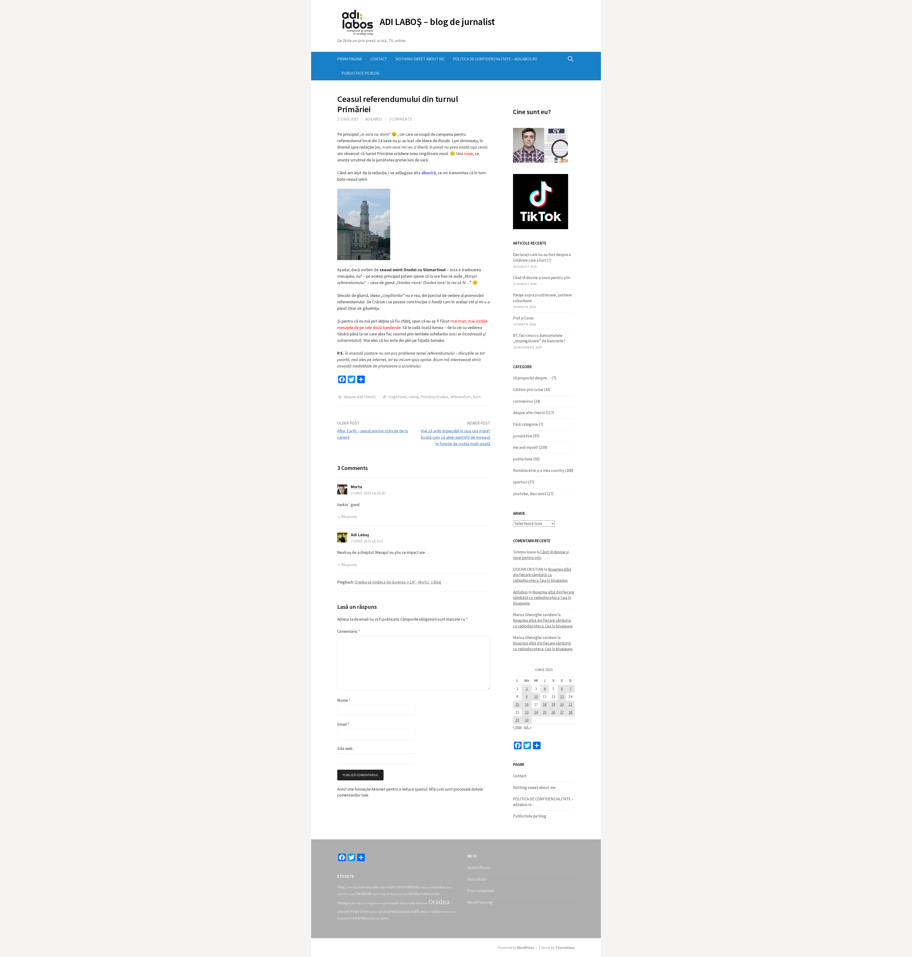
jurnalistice (522, 436)
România (405, 911)
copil (390, 886)
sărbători (425, 912)
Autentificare (478, 867)
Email (343, 724)
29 (517, 720)
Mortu (356, 486)
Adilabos (373, 119)
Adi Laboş (360, 534)
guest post (401, 894)
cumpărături (437, 887)
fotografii (384, 894)
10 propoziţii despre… (532, 378)
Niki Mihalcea (419, 903)
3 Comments (400, 119)
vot (378, 918)
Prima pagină (349, 59)
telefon (436, 911)
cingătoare (397, 396)
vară (356, 918)
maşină (394, 903)
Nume (343, 700)
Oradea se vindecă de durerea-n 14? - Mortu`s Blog (398, 582)
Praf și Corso (523, 318)
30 (527, 720)
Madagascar (346, 903)
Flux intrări (476, 879)
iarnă (412, 893)
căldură (341, 894)
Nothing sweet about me (419, 59)
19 (553, 704)
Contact (378, 59)
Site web (344, 748)
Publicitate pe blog (360, 73)
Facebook (363, 893)
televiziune (449, 912)
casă (360, 887)
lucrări (436, 894)
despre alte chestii (359, 396)
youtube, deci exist (529, 493)
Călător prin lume (528, 389)
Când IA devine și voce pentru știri (541, 277)
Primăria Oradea (434, 396)
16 (527, 704)
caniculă (351, 887)
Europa (350, 894)
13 (562, 696)
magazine (372, 903)
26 (553, 712)
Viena (364, 918)
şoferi (384, 918)
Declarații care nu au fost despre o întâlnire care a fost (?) (542, 257)
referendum (460, 396)
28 (570, 712)
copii (382, 887)
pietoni (374, 912)
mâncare (404, 903)
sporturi (520, 482)
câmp (449, 887)
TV (350, 918)
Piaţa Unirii (360, 911)
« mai (517, 727)
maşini (384, 903)
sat (415, 911)
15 (517, 704)
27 (562, 712)
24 (536, 712)
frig (392, 894)
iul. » (527, 727)
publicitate (522, 459)
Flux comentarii (480, 890)
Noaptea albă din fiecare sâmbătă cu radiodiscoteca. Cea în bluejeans (542, 575)
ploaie (383, 912)
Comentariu (348, 631)
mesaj (414, 396)
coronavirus (523, 401)
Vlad (372, 918)
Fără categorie (525, 424)
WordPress (525, 947)
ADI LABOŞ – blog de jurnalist (437, 22)
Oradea (439, 901)
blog (341, 886)
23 (527, 712)
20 (562, 704)
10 (536, 696)
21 (570, 704)
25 (544, 712)
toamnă (342, 918)
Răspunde (349, 516)
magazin (361, 903)
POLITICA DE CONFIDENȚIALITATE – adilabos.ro (495, 59)
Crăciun (423, 887)
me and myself (525, 447)
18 (544, 704)
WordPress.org (479, 902)
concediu (371, 887)
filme (375, 894)
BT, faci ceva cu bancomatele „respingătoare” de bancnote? (539, 338)
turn (476, 396)
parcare (343, 911)
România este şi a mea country (538, 470)
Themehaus (565, 947)
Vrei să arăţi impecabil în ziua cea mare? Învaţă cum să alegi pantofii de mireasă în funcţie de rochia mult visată (455, 437)
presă (393, 911)
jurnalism (424, 893)
